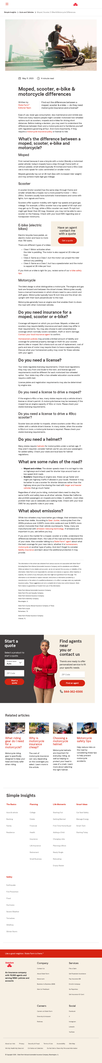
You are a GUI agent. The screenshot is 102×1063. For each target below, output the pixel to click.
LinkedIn (72, 1027)
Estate (32, 819)
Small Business (36, 859)
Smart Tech (81, 826)
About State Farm (43, 973)
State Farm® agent (62, 541)
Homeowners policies (27, 339)
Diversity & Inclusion (44, 1016)
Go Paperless (73, 989)
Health (32, 832)
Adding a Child (59, 832)
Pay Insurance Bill (75, 979)
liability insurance (26, 550)
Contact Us (41, 968)
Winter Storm (11, 932)
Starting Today (82, 832)
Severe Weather (12, 912)
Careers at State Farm (44, 1011)
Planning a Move (59, 846)
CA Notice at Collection (35, 1048)
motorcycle (23, 547)
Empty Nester (58, 866)
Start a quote (14, 682)
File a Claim (72, 968)
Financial (33, 826)
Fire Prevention (12, 892)
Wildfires (10, 925)
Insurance (34, 839)
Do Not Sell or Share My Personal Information (62, 1048)
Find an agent (72, 683)
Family (9, 826)
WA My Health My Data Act (14, 1048)
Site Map (72, 1043)
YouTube (72, 1032)
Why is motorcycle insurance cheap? (36, 743)
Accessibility (61, 1043)
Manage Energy (82, 819)
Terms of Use (48, 1043)
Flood (8, 898)
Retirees (40, 1021)
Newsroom (40, 979)
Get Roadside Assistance (77, 973)
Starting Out (58, 813)
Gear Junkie (53, 520)
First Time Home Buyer (62, 826)
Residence (10, 832)
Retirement (34, 852)
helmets (40, 446)
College (32, 813)
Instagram (72, 1021)
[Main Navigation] (7, 4)
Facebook (72, 1011)
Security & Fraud (34, 1043)
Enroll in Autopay (74, 984)
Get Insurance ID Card (76, 994)
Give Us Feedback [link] (43, 989)
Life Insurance (35, 846)
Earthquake (11, 885)
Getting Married (59, 819)
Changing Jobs (59, 839)
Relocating (57, 859)
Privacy (21, 1043)
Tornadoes (10, 918)
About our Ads (10, 1043)
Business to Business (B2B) (46, 984)
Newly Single (58, 852)
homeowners (71, 544)
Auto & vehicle (12, 813)
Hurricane (10, 905)
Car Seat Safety (82, 813)
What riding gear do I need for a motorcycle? (14, 743)
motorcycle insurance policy (39, 132)
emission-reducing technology (50, 529)
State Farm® (24, 106)
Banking (9, 819)
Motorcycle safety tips (84, 740)
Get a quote (67, 241)
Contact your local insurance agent (34, 334)
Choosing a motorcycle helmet (60, 741)
